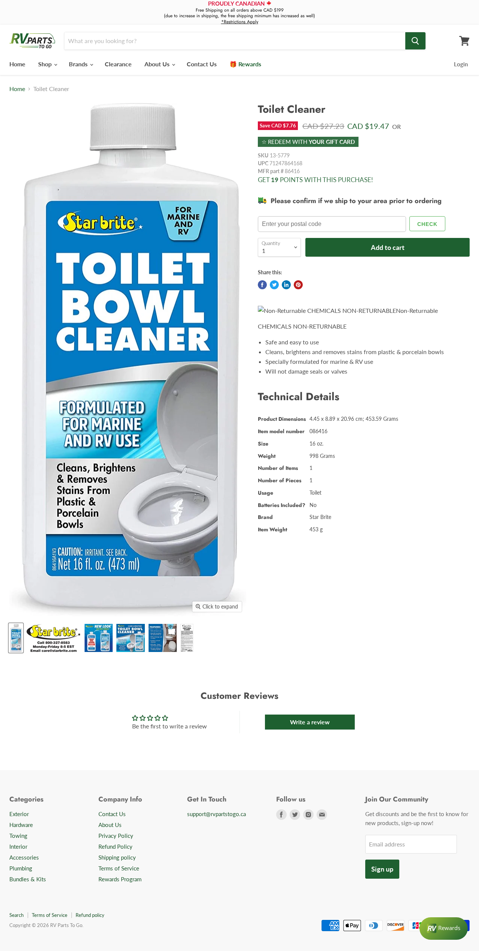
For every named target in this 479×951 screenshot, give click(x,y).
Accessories (24, 857)
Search (16, 915)
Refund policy (90, 915)
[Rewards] (443, 928)
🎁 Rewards (245, 63)
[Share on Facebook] (262, 284)
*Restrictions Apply (239, 21)
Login (461, 64)
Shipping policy (117, 857)
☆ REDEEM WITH (308, 141)
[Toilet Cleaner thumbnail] (16, 638)
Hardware (21, 824)
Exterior (19, 813)
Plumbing (20, 868)
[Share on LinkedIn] (286, 284)
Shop (45, 63)
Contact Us (202, 63)
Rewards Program (119, 879)
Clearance (118, 63)
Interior (18, 846)
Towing (18, 835)
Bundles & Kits (27, 879)
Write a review (310, 721)
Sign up (382, 869)
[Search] (415, 40)
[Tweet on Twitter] (274, 284)
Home (17, 63)
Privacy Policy (115, 835)
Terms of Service (118, 868)
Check (427, 224)
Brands (79, 63)
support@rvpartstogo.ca (216, 813)
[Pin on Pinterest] (298, 284)
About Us (157, 63)
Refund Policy (115, 846)
